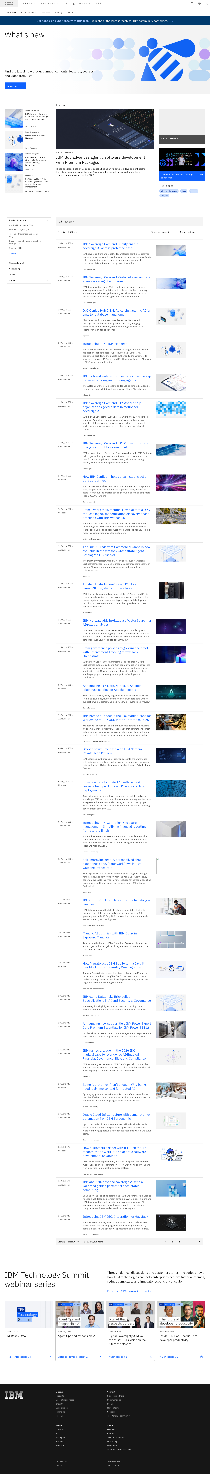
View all (12, 253)
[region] (129, 255)
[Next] (199, 1241)
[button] (199, 3)
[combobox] (129, 221)
